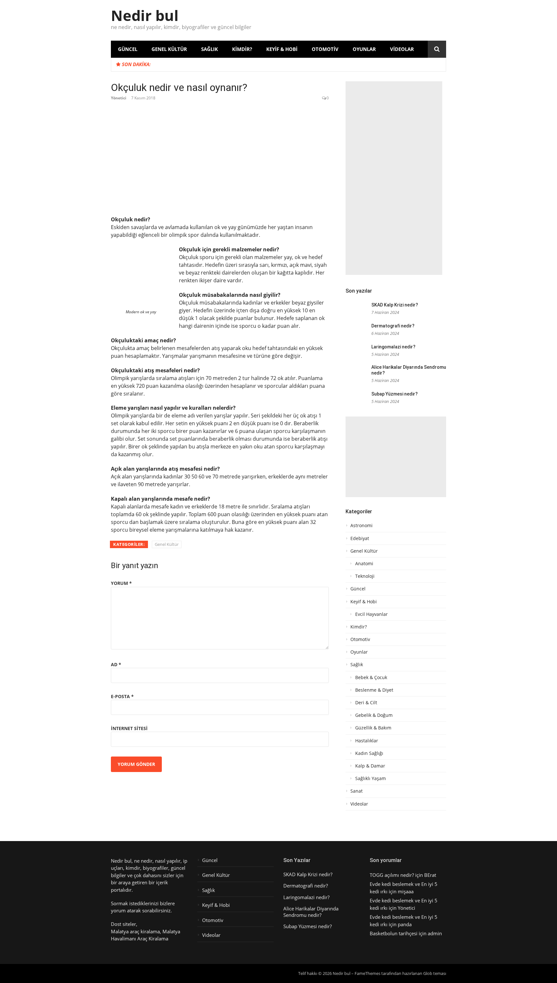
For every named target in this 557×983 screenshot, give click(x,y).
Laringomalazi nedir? (393, 346)
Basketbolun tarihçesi (393, 933)
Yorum (121, 583)
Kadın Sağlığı (369, 753)
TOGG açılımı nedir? (392, 875)
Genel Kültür (169, 49)
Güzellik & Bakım (373, 728)
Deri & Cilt (366, 703)
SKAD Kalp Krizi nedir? (394, 304)
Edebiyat (359, 538)
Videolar (402, 49)
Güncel (127, 49)
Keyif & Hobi (282, 49)
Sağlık (209, 49)
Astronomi (361, 525)
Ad (116, 664)
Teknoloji (365, 576)
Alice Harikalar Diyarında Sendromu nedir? (310, 912)
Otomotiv (325, 49)
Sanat (356, 791)
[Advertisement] (394, 178)
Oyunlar (364, 49)
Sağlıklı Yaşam (370, 778)
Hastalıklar (366, 741)
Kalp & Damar (370, 766)
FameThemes (367, 973)
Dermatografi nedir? (393, 325)
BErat (430, 875)
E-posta (122, 696)
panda (405, 924)
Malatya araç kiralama (135, 931)
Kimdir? (242, 49)
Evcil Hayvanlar (371, 614)
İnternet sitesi (129, 728)
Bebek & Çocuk (371, 677)
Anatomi (364, 564)
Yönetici (118, 98)
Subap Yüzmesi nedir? (394, 393)
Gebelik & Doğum (374, 715)
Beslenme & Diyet (374, 690)
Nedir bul (145, 15)
